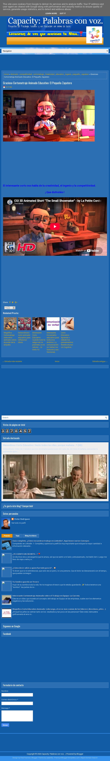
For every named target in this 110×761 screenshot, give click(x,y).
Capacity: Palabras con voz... (53, 754)
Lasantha (49, 758)
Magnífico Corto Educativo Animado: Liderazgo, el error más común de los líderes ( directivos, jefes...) (59, 609)
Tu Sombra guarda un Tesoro (25, 582)
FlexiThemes (25, 758)
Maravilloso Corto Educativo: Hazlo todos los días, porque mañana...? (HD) (42, 445)
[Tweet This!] (12, 302)
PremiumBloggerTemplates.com (67, 758)
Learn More (51, 13)
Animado (14, 74)
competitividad (25, 74)
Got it (63, 13)
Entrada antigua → (100, 361)
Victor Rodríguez (22, 519)
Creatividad (49, 74)
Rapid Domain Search (89, 758)
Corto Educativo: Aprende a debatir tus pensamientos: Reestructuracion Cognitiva (67, 340)
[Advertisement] (55, 62)
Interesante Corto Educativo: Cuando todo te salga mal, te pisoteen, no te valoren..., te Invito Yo (38, 341)
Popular (7, 536)
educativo (60, 74)
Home (6, 74)
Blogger (80, 754)
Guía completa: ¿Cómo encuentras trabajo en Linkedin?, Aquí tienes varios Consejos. (51, 541)
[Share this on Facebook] (10, 302)
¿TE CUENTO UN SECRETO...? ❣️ (26, 554)
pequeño (76, 74)
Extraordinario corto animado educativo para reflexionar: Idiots (24, 338)
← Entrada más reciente (12, 361)
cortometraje (38, 74)
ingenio (68, 74)
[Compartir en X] (11, 307)
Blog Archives (31, 536)
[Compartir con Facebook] (13, 307)
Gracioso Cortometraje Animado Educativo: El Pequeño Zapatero (37, 82)
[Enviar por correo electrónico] (5, 307)
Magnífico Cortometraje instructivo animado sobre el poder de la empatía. (10, 339)
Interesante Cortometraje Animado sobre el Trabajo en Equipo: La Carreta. (46, 596)
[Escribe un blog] (8, 307)
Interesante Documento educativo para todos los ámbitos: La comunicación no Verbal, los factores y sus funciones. (53, 342)
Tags (17, 536)
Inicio (57, 361)
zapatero (85, 74)
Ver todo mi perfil (18, 523)
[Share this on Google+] (16, 302)
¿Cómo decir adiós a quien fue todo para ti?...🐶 (34, 568)
